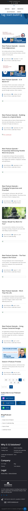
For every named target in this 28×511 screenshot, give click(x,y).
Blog (15, 463)
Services (7, 9)
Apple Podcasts (9, 398)
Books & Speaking (18, 448)
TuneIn (22, 403)
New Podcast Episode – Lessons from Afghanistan (13, 47)
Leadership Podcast (16, 60)
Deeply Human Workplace (8, 419)
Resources (20, 9)
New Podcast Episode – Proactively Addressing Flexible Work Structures (13, 151)
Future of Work (7, 60)
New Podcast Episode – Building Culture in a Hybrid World (13, 116)
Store (15, 454)
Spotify (7, 407)
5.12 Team (3, 463)
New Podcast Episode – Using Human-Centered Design (12, 327)
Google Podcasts (10, 403)
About (13, 9)
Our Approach (4, 448)
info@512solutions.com (14, 1)
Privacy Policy (4, 473)
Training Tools (4, 450)
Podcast (3, 466)
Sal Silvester (8, 58)
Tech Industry (17, 466)
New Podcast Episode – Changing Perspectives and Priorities (12, 188)
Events (19, 12)
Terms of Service (13, 473)
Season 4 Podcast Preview (11, 362)
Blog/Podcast (11, 12)
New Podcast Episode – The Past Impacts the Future (14, 256)
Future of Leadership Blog (10, 236)
